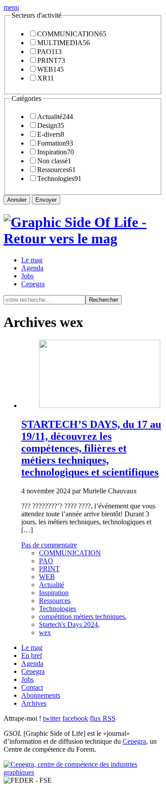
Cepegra (33, 284)
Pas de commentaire (49, 545)
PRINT (47, 60)
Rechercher (103, 299)
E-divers (49, 134)
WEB (45, 69)
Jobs (27, 276)
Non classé (52, 161)
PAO (44, 51)
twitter (52, 718)
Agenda (32, 268)
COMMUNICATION (68, 34)
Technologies (55, 178)
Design (47, 125)
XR (42, 78)
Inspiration (52, 152)
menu (11, 7)
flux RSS (103, 718)
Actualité (49, 116)
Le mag (31, 260)
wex (45, 632)
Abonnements (40, 695)
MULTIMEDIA (60, 42)
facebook (75, 718)
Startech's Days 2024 (68, 624)
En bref (31, 655)
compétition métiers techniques (82, 616)
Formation (51, 143)
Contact (32, 687)
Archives (33, 703)
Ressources (53, 169)
